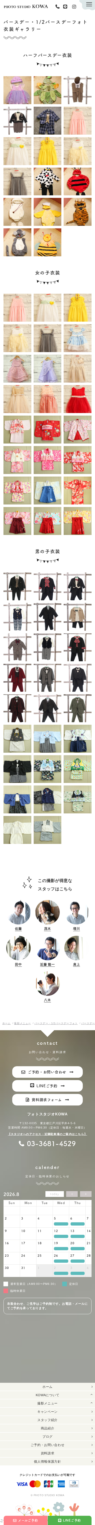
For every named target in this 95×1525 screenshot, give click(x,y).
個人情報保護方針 (47, 1461)
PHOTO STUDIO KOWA (25, 6)
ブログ (47, 1436)
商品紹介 (47, 1428)
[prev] (72, 1194)
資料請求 (47, 1453)
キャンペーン (47, 1411)
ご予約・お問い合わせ (48, 1445)
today (54, 1194)
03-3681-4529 (59, 6)
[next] (86, 1194)
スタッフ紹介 (47, 1420)
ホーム (47, 1387)
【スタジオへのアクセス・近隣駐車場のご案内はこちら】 (47, 1134)
